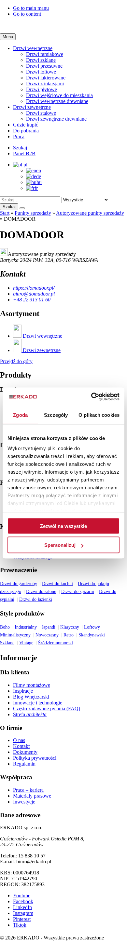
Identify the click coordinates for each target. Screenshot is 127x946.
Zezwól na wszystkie (63, 526)
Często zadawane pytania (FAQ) (46, 708)
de (38, 176)
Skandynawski (91, 635)
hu (39, 182)
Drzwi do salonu (41, 591)
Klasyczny (69, 627)
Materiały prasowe (32, 796)
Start (4, 213)
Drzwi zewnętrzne (32, 107)
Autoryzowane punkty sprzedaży (90, 213)
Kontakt (21, 746)
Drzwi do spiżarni (77, 591)
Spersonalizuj (60, 545)
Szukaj (9, 206)
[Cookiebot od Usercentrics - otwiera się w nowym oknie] (91, 397)
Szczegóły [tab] (56, 414)
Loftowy (92, 627)
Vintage (26, 642)
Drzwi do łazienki (35, 599)
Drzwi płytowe (41, 89)
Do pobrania (26, 130)
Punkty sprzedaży (33, 213)
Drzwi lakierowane (45, 77)
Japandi (48, 627)
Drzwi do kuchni (57, 583)
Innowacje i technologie (37, 702)
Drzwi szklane (41, 60)
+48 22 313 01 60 (31, 299)
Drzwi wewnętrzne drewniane (57, 101)
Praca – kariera (28, 790)
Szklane (7, 642)
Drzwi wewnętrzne (32, 48)
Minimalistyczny (15, 635)
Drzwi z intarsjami (45, 83)
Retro (69, 635)
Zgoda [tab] (20, 414)
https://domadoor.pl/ (33, 288)
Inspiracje (23, 691)
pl (24, 164)
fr (36, 188)
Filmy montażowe (31, 685)
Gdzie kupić (25, 124)
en (38, 170)
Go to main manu (31, 8)
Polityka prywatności (34, 758)
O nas (19, 740)
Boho (5, 627)
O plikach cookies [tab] (99, 414)
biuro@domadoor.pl (34, 293)
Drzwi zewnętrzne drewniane (56, 119)
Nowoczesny (47, 635)
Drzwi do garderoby (18, 583)
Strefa (30, 714)
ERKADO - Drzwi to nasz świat (63, 25)
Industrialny (26, 627)
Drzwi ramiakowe (44, 54)
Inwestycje (24, 801)
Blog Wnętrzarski (31, 697)
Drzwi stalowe (41, 113)
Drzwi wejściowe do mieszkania (59, 95)
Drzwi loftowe (41, 72)
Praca (18, 136)
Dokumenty (25, 752)
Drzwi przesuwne (44, 66)
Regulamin (24, 764)
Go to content (27, 14)
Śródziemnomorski (55, 642)
